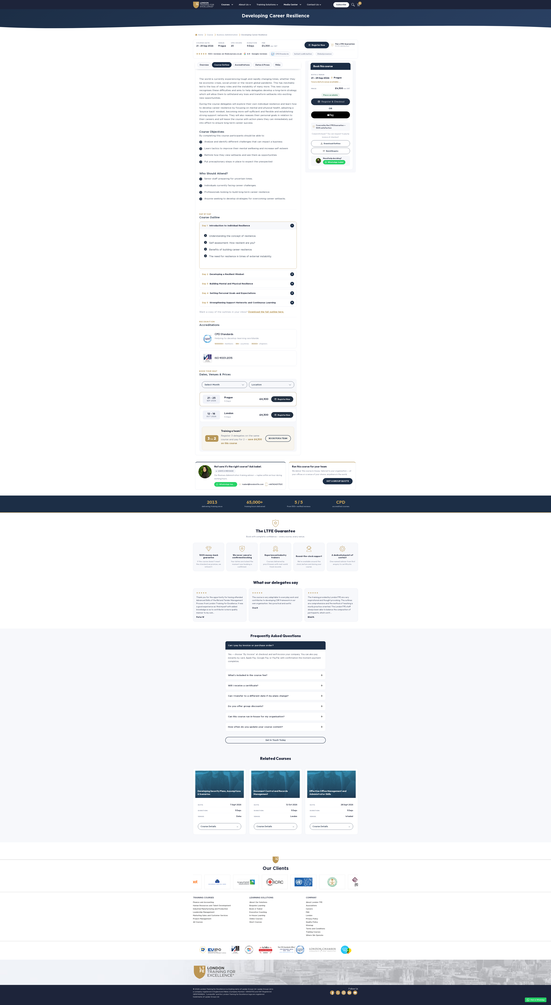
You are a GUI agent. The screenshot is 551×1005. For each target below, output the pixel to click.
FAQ (307, 912)
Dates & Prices (262, 65)
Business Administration (227, 35)
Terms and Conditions (315, 929)
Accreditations (242, 65)
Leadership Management (204, 912)
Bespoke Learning (257, 905)
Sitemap (309, 925)
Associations (311, 905)
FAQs (277, 65)
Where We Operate (314, 935)
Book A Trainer (256, 909)
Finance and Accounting (203, 902)
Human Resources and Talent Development (212, 905)
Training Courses (313, 932)
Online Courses (255, 919)
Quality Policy (312, 922)
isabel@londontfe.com (252, 484)
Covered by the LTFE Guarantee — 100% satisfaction (331, 126)
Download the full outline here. (266, 312)
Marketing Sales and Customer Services (210, 915)
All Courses (198, 922)
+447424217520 (275, 484)
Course (210, 35)
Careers (309, 909)
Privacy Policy (312, 919)
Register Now (318, 45)
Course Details (219, 826)
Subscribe (341, 5)
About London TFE (314, 902)
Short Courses (255, 922)
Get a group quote (337, 481)
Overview (204, 65)
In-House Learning (257, 915)
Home (200, 35)
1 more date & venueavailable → (326, 82)
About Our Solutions (258, 902)
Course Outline (221, 65)
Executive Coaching (258, 912)
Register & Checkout (333, 101)
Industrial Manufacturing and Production (210, 909)
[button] (248, 399)
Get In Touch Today (275, 740)
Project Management (202, 919)
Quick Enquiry (332, 151)
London (309, 915)
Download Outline (332, 143)
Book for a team (278, 438)
